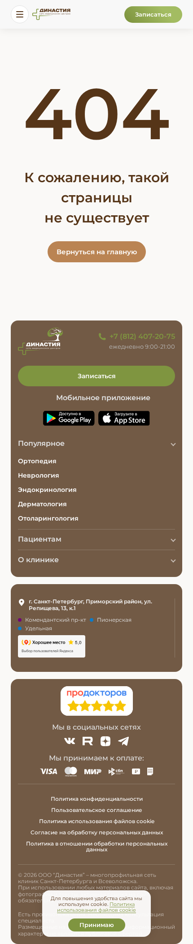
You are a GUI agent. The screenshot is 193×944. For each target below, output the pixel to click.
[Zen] (105, 741)
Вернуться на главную (97, 252)
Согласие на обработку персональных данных (97, 832)
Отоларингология (48, 518)
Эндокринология (47, 490)
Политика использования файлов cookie (96, 821)
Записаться (153, 14)
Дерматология (42, 504)
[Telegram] (123, 741)
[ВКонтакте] (69, 741)
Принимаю (96, 924)
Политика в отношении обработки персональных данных (96, 846)
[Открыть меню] (20, 14)
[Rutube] (87, 741)
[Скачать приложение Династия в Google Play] (69, 418)
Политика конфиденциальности (97, 799)
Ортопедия (37, 461)
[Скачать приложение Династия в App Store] (124, 418)
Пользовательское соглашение (96, 810)
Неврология (38, 475)
